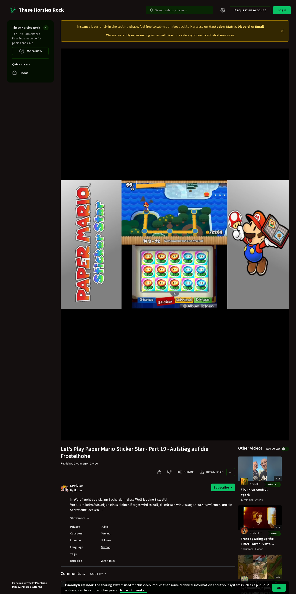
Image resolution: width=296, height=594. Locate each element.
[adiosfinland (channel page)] (244, 481)
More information (133, 590)
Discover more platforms (27, 587)
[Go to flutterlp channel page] (66, 489)
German (105, 547)
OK (279, 587)
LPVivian (76, 486)
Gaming (105, 534)
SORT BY (97, 573)
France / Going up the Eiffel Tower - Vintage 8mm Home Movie (258, 541)
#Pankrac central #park (254, 492)
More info (34, 51)
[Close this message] (282, 31)
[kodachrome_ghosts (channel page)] (244, 530)
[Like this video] (159, 472)
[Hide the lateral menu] (46, 27)
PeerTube (41, 583)
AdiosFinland (258, 484)
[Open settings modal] (222, 10)
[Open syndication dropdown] (83, 574)
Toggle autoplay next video (285, 449)
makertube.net (274, 484)
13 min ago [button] (247, 500)
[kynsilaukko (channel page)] (244, 580)
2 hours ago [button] (247, 549)
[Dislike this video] (169, 472)
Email (259, 26)
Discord (244, 26)
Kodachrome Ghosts (263, 533)
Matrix (231, 26)
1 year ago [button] (81, 463)
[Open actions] (230, 472)
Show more (77, 518)
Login (282, 10)
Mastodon (217, 26)
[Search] (152, 10)
